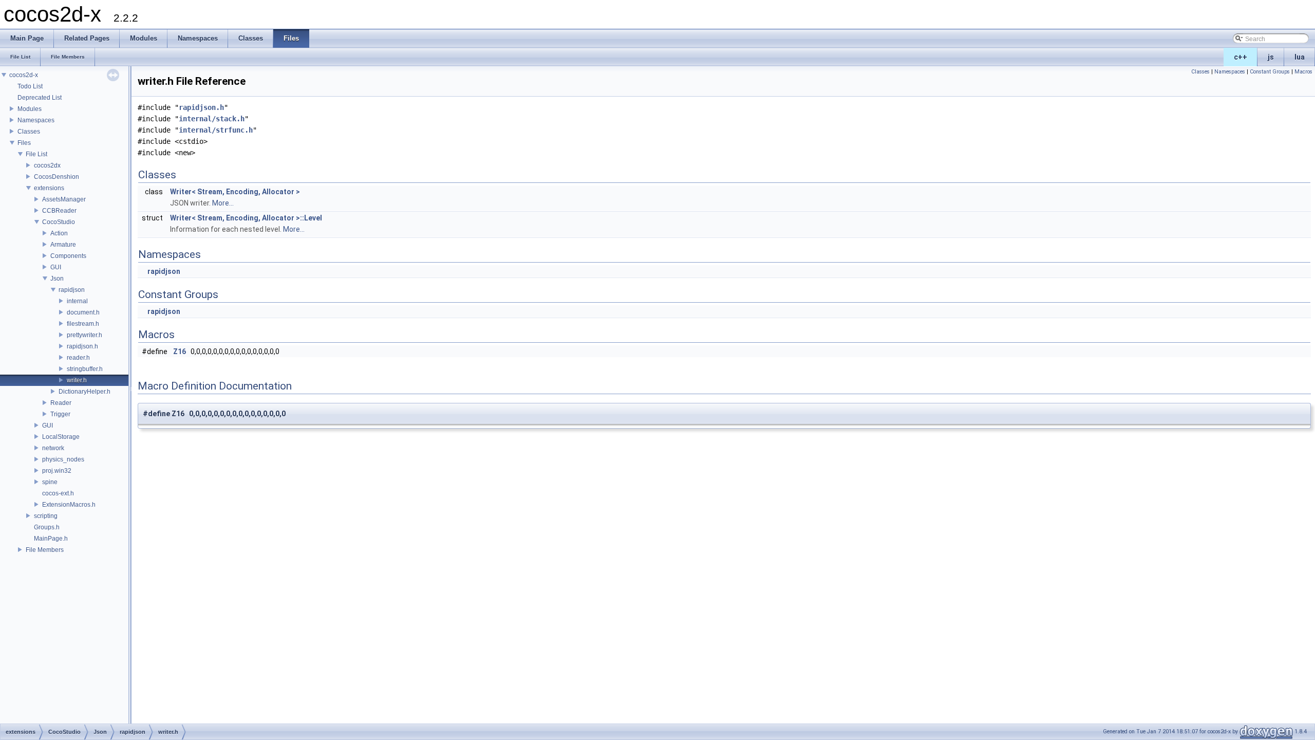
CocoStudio (58, 222)
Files (24, 142)
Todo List (30, 86)
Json (57, 278)
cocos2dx (47, 165)
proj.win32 (56, 470)
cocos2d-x (23, 75)
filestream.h (83, 323)
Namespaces (35, 120)
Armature (63, 244)
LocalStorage (61, 436)
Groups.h (47, 527)
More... (223, 203)
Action (59, 233)
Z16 (179, 351)
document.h (83, 312)
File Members (45, 549)
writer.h (77, 380)
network (53, 448)
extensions (49, 188)
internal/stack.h (212, 119)
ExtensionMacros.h (69, 504)
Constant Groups (1270, 71)
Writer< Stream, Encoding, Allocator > (235, 192)
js (1271, 57)
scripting (46, 516)
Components (68, 256)
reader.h (78, 357)
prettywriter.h (84, 335)
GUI (55, 267)
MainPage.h (51, 538)
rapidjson (72, 289)
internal (77, 301)
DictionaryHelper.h (84, 391)
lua (1299, 57)
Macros (1303, 71)
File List (36, 154)
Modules (29, 109)
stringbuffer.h (85, 369)
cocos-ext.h (58, 493)
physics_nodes (63, 459)
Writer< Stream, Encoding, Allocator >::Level (246, 218)
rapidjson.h (82, 346)
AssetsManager (64, 199)
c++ (1240, 57)
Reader (60, 402)
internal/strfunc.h (216, 130)
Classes (28, 131)
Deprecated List (39, 97)
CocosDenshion (56, 176)
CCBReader (59, 210)
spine (50, 482)
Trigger (60, 414)
